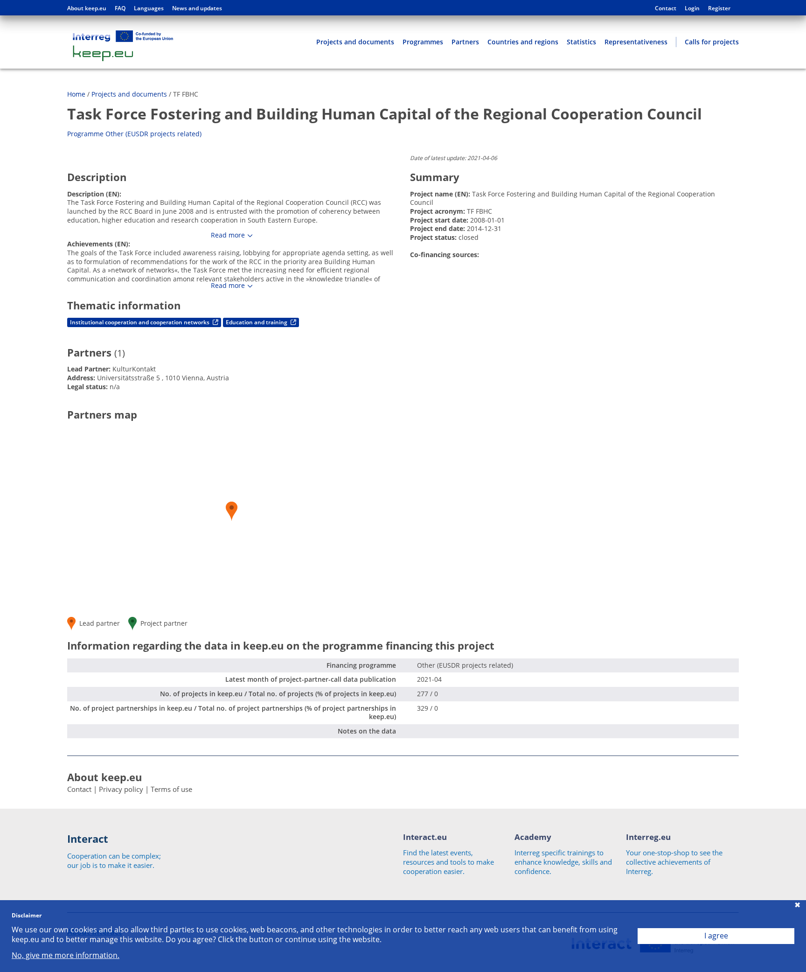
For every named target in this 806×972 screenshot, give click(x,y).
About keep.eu (86, 8)
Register (719, 8)
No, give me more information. (65, 955)
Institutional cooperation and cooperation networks (140, 322)
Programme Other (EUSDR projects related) (134, 133)
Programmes (423, 41)
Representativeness (635, 41)
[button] (231, 511)
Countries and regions (522, 41)
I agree (716, 935)
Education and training (257, 322)
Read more (228, 235)
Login (692, 8)
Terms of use (171, 789)
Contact (665, 8)
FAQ (120, 8)
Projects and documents (355, 41)
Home (76, 94)
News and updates (197, 8)
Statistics (581, 41)
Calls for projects (712, 41)
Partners (465, 41)
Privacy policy (121, 789)
